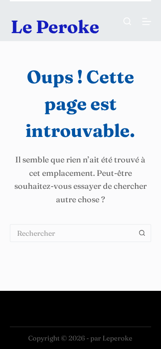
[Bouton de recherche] (142, 233)
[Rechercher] (127, 21)
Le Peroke (55, 27)
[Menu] (146, 21)
